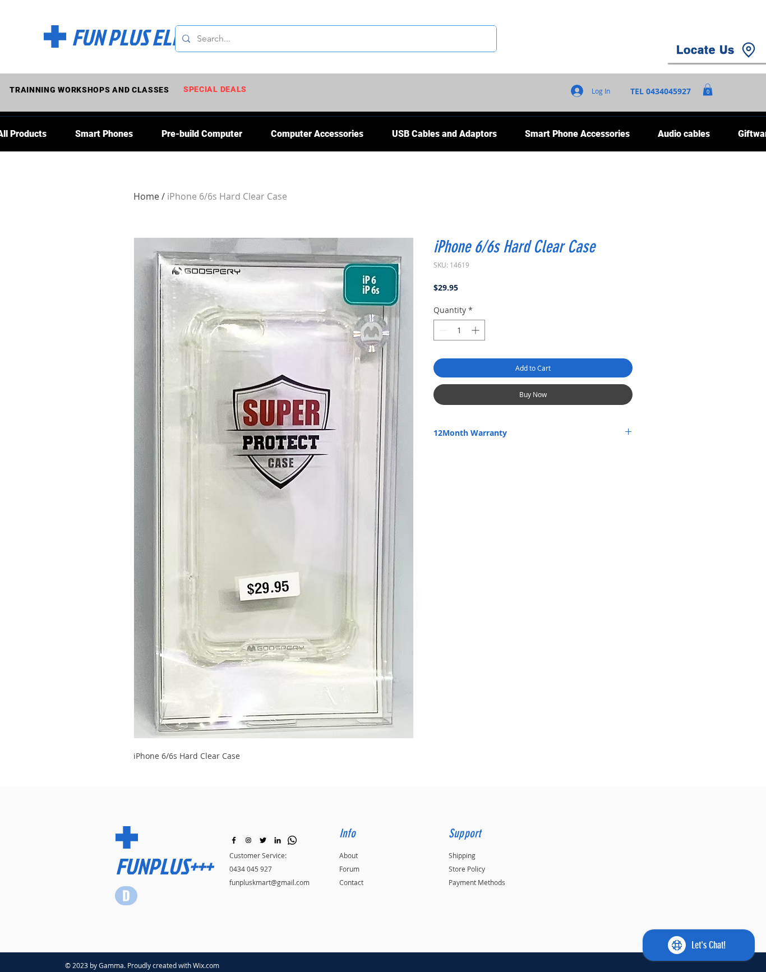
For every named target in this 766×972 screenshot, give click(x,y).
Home (146, 196)
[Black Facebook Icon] (233, 840)
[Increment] (476, 330)
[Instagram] (248, 840)
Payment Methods (477, 882)
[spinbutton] (459, 330)
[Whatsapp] (292, 840)
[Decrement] (442, 330)
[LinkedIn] (277, 840)
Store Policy (467, 868)
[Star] (126, 895)
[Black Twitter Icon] (263, 840)
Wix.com (206, 965)
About (348, 855)
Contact (351, 882)
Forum (349, 868)
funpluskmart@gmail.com (269, 882)
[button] (708, 90)
